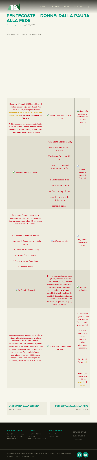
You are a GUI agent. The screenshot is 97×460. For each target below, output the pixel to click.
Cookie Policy (53, 436)
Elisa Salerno (79, 436)
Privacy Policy (53, 434)
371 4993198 (36, 436)
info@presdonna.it (39, 438)
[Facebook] (79, 455)
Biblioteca (77, 440)
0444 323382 (36, 434)
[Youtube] (85, 455)
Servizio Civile (79, 432)
